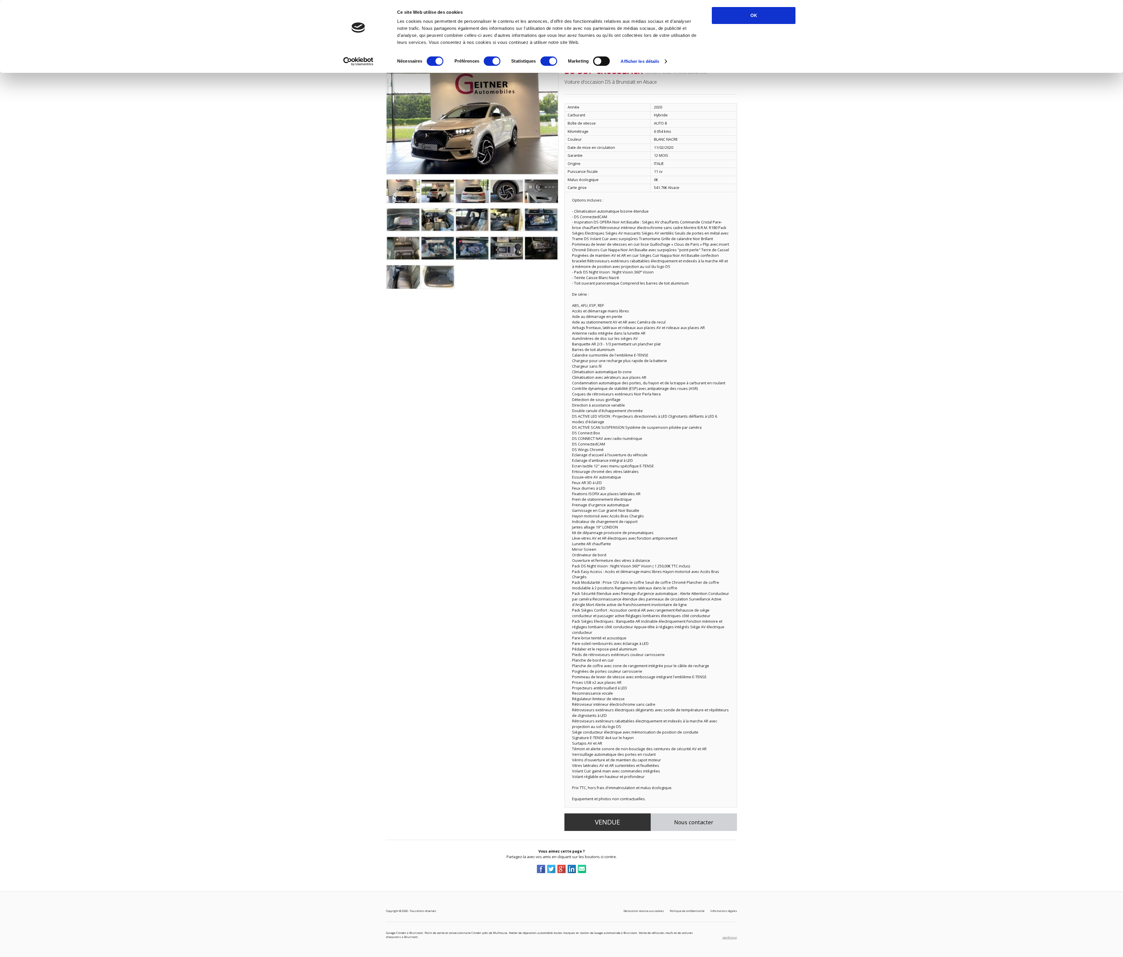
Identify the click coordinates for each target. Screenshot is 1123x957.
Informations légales (723, 911)
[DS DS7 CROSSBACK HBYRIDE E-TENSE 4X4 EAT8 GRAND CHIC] (472, 117)
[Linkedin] (571, 868)
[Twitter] (551, 868)
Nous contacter (693, 822)
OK (753, 15)
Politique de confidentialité (687, 911)
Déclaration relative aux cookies (643, 911)
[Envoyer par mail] (582, 868)
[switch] (492, 61)
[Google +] (561, 868)
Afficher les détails (640, 61)
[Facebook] (541, 868)
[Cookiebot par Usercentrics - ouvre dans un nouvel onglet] (358, 61)
